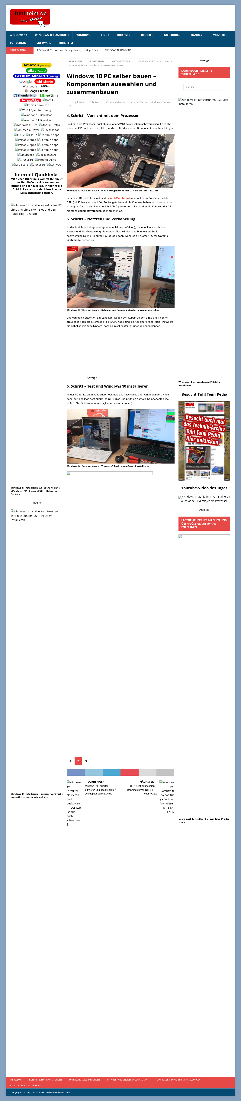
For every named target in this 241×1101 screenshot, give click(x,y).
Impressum (16, 1079)
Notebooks (172, 35)
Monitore (220, 35)
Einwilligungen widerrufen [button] (25, 1085)
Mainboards (128, 102)
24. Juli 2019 (77, 102)
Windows (83, 35)
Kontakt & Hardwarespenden (45, 1079)
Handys (196, 35)
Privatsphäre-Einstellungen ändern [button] (127, 1079)
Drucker (147, 35)
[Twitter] (231, 50)
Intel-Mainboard (119, 198)
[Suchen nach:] (204, 87)
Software (44, 43)
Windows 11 (18, 35)
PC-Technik (18, 43)
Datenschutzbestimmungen (84, 1079)
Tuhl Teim (66, 43)
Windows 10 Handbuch (52, 35)
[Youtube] (224, 50)
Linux (105, 35)
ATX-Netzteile (113, 102)
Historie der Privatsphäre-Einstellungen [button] (177, 1079)
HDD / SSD (123, 35)
